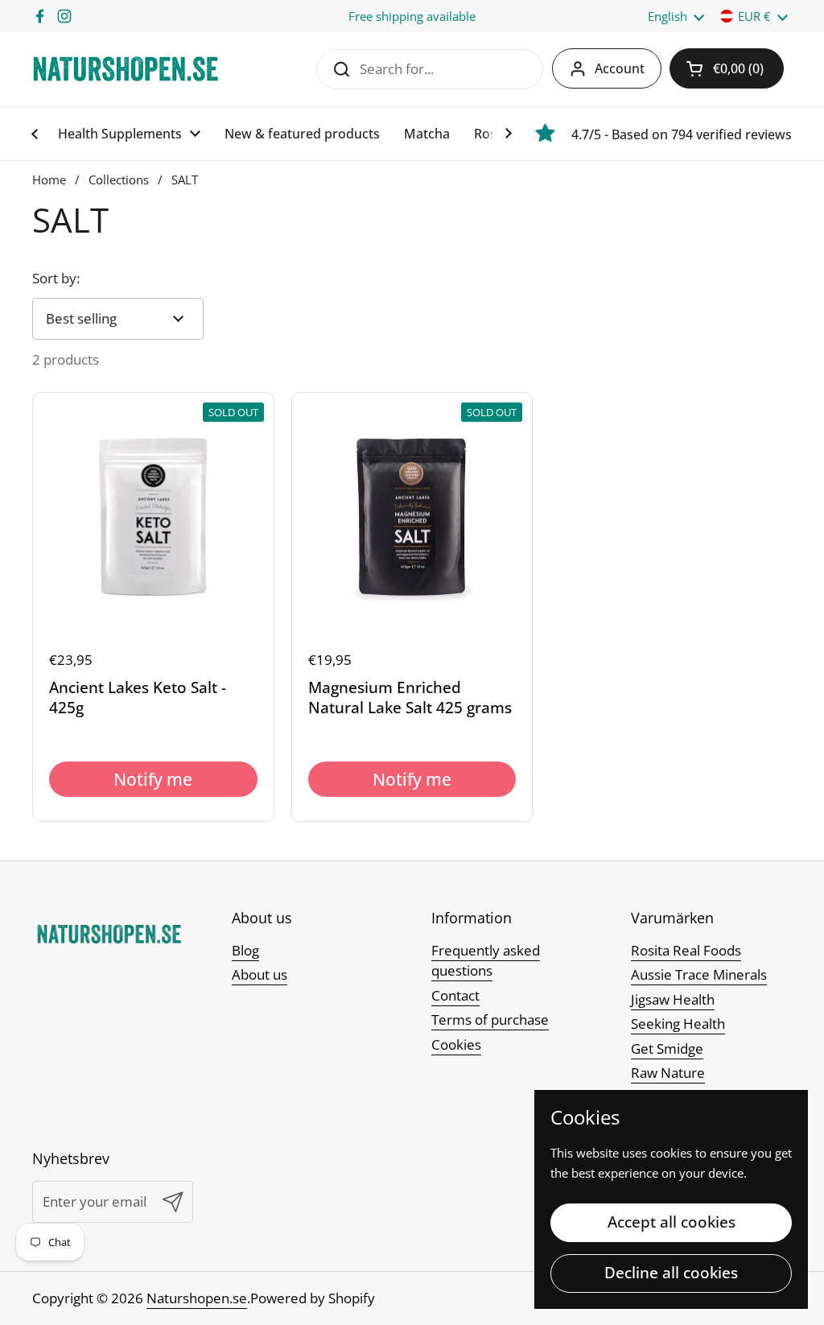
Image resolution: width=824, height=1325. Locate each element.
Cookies (456, 1044)
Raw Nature (668, 1072)
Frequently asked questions (485, 960)
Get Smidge (667, 1048)
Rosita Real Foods (686, 950)
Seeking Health (678, 1023)
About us (259, 974)
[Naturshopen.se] (125, 69)
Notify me (152, 778)
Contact (455, 995)
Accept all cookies (671, 1221)
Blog (245, 950)
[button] (727, 68)
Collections (119, 179)
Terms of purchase (490, 1019)
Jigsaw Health (673, 999)
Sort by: (56, 278)
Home (49, 179)
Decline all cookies (671, 1272)
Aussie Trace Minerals (699, 974)
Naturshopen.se (196, 1298)
